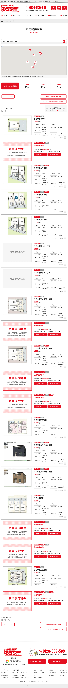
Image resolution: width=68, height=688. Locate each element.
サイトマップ (44, 681)
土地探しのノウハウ (39, 672)
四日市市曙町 (39, 498)
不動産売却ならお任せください (20, 678)
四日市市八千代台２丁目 (43, 445)
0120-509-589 (54, 651)
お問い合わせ (63, 670)
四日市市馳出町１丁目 (42, 246)
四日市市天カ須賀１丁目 (43, 299)
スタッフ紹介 (37, 675)
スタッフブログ (38, 678)
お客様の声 (51, 675)
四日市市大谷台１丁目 (42, 272)
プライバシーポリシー (33, 681)
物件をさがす (16, 15)
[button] (28, 62)
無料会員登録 (54, 154)
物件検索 (3, 672)
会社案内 (64, 15)
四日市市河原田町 (40, 194)
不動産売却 (53, 15)
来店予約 (64, 9)
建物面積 (59, 109)
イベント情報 (40, 15)
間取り (54, 109)
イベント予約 (63, 672)
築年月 (64, 109)
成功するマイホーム (39, 670)
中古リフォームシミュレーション (21, 672)
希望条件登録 (15, 670)
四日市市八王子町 (40, 168)
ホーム (5, 15)
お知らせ (51, 670)
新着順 (47, 109)
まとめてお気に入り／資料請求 (57, 137)
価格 (50, 109)
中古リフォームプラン (18, 675)
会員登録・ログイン (38, 661)
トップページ (4, 670)
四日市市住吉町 (39, 119)
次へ (9, 110)
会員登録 (53, 9)
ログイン (59, 9)
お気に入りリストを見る (7, 96)
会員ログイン (40, 154)
